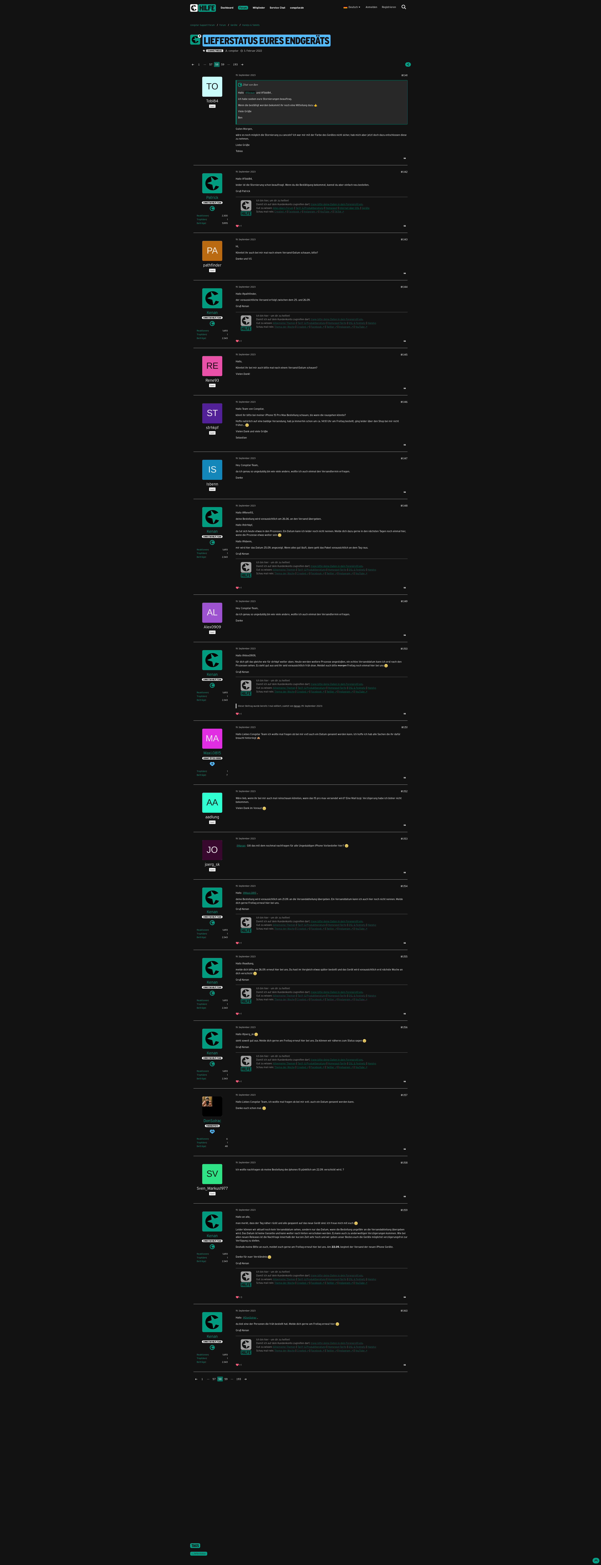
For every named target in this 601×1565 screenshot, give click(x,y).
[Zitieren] (405, 158)
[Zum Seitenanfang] (596, 1560)
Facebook (293, 211)
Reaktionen (202, 215)
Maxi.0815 (250, 892)
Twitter (330, 326)
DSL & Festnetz (357, 323)
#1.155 (404, 956)
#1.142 (404, 171)
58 (216, 64)
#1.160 (404, 1310)
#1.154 (404, 886)
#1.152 (404, 791)
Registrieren (389, 7)
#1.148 (404, 505)
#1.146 (404, 401)
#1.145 (404, 354)
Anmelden (371, 7)
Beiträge (201, 223)
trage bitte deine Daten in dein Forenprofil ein (337, 319)
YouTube (324, 211)
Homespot (331, 208)
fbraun (251, 92)
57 (210, 64)
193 (235, 64)
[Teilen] (408, 64)
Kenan (297, 705)
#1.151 (404, 727)
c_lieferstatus (199, 1553)
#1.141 (404, 75)
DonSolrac (251, 1317)
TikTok (337, 211)
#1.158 (404, 1162)
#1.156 (404, 1027)
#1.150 (404, 648)
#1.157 (404, 1095)
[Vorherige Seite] (193, 64)
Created (279, 211)
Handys (372, 323)
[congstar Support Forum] (203, 7)
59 (222, 64)
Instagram (309, 211)
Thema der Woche (284, 326)
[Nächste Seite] (242, 64)
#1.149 (404, 601)
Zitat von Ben (250, 84)
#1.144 (404, 286)
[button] (352, 7)
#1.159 (404, 1210)
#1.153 (404, 838)
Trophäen (201, 219)
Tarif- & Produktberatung (309, 208)
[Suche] (403, 7)
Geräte (366, 208)
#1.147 (404, 458)
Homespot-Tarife (337, 323)
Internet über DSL (349, 208)
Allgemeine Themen (284, 323)
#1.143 (404, 239)
